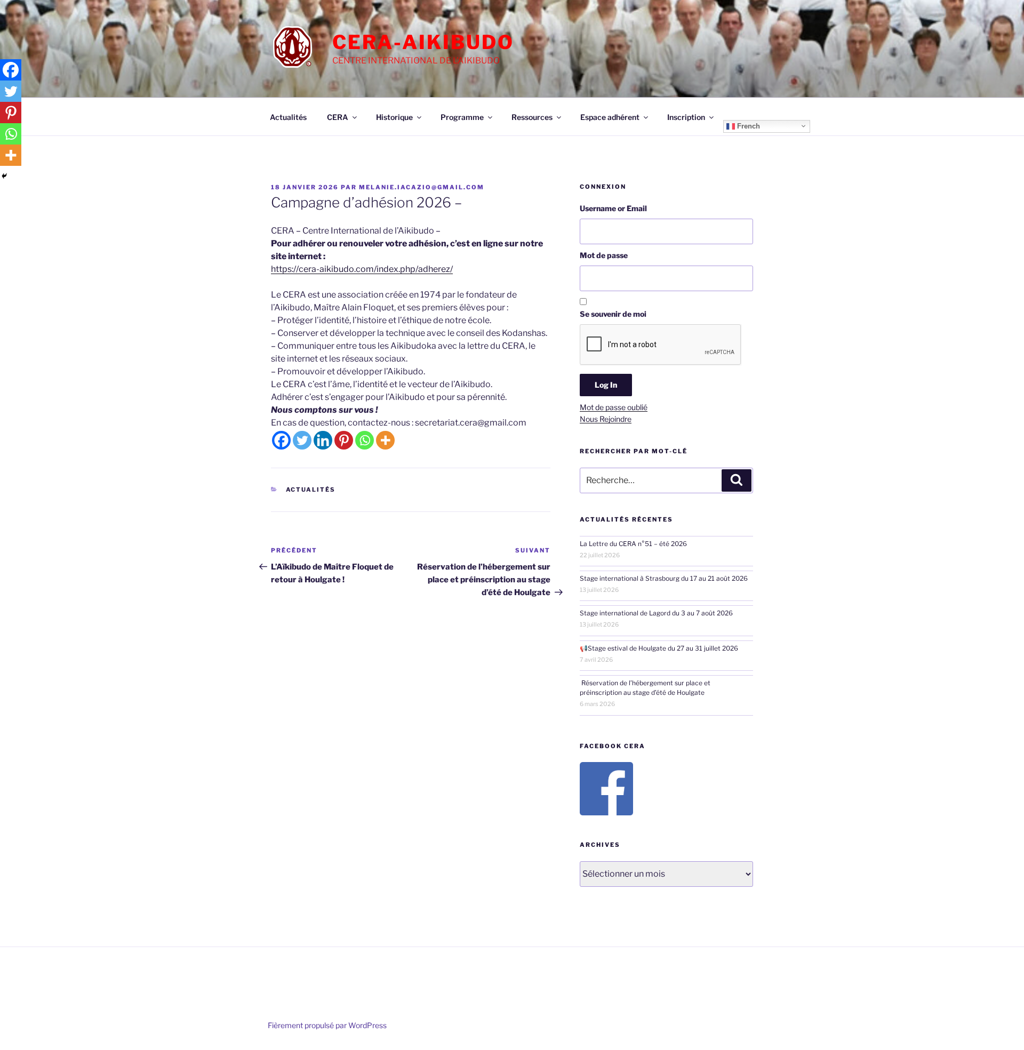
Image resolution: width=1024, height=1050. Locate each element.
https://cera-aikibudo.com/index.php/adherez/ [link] (362, 269)
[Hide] (4, 176)
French (747, 126)
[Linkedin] (323, 440)
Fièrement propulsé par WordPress (327, 1025)
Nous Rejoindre (605, 418)
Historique (394, 117)
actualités (311, 489)
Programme (462, 117)
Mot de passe (604, 255)
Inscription (686, 117)
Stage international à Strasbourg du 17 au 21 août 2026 (664, 578)
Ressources (532, 117)
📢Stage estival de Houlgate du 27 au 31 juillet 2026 (659, 648)
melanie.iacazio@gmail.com (421, 187)
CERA (337, 117)
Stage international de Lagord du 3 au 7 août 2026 (656, 613)
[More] (385, 440)
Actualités (288, 117)
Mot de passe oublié (613, 407)
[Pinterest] (343, 440)
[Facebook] (281, 440)
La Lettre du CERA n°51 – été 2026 (633, 544)
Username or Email (613, 208)
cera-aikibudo (423, 42)
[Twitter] (302, 440)
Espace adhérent (609, 117)
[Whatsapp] (364, 440)
